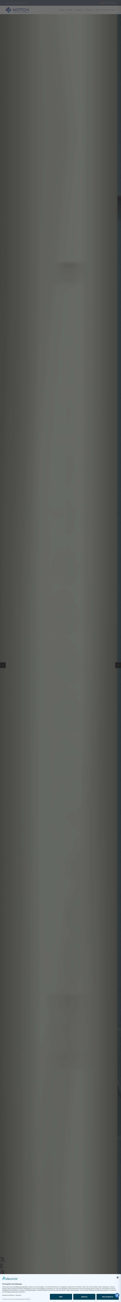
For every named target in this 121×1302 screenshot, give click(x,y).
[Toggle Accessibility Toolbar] (117, 1295)
